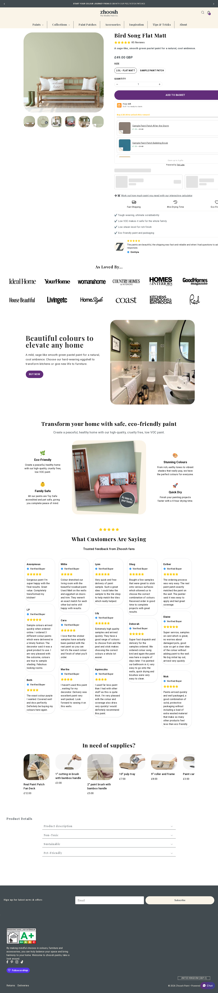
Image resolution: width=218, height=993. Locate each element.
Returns (11, 985)
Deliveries (23, 985)
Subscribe (179, 900)
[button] (207, 985)
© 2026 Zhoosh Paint (179, 985)
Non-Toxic (51, 835)
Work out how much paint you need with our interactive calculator (156, 195)
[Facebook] (7, 961)
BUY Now (34, 374)
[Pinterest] (12, 961)
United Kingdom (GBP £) (194, 978)
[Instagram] (16, 961)
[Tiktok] (22, 961)
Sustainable (52, 844)
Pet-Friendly (53, 853)
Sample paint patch (152, 70)
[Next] (213, 4)
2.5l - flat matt (125, 70)
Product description (58, 826)
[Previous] (4, 4)
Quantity (120, 79)
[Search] (202, 12)
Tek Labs (181, 165)
